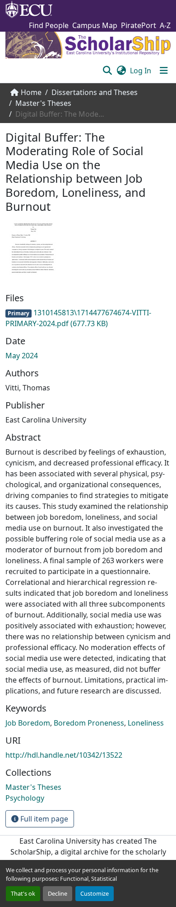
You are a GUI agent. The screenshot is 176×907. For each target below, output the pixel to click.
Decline (57, 893)
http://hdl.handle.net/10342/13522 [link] (63, 755)
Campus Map (94, 25)
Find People (49, 25)
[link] (88, 318)
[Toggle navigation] (164, 70)
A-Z (165, 25)
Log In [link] (140, 71)
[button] (107, 70)
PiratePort (138, 25)
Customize (94, 893)
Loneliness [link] (146, 723)
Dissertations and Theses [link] (94, 92)
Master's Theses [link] (43, 103)
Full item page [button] (43, 819)
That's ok (23, 893)
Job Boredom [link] (27, 723)
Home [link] (31, 92)
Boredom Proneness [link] (89, 723)
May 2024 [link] (21, 356)
